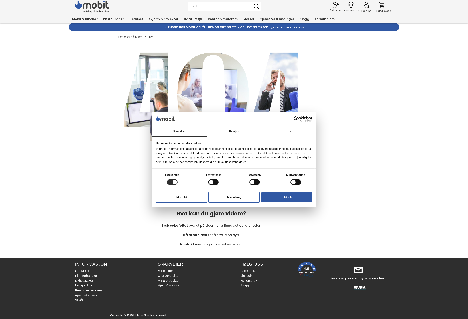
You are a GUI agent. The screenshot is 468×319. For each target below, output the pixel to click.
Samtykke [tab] (179, 131)
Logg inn (366, 5)
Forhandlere (325, 19)
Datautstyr (193, 19)
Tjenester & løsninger (277, 19)
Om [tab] (288, 131)
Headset (136, 19)
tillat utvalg (234, 197)
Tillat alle (286, 197)
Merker (248, 19)
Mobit (138, 37)
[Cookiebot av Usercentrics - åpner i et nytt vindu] (296, 119)
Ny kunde (335, 10)
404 (151, 37)
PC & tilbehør (113, 19)
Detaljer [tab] (234, 131)
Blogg (304, 19)
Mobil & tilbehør (85, 19)
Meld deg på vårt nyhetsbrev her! (358, 278)
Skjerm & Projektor (164, 19)
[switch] (213, 182)
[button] (307, 270)
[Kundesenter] (351, 5)
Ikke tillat (181, 197)
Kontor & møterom (223, 19)
